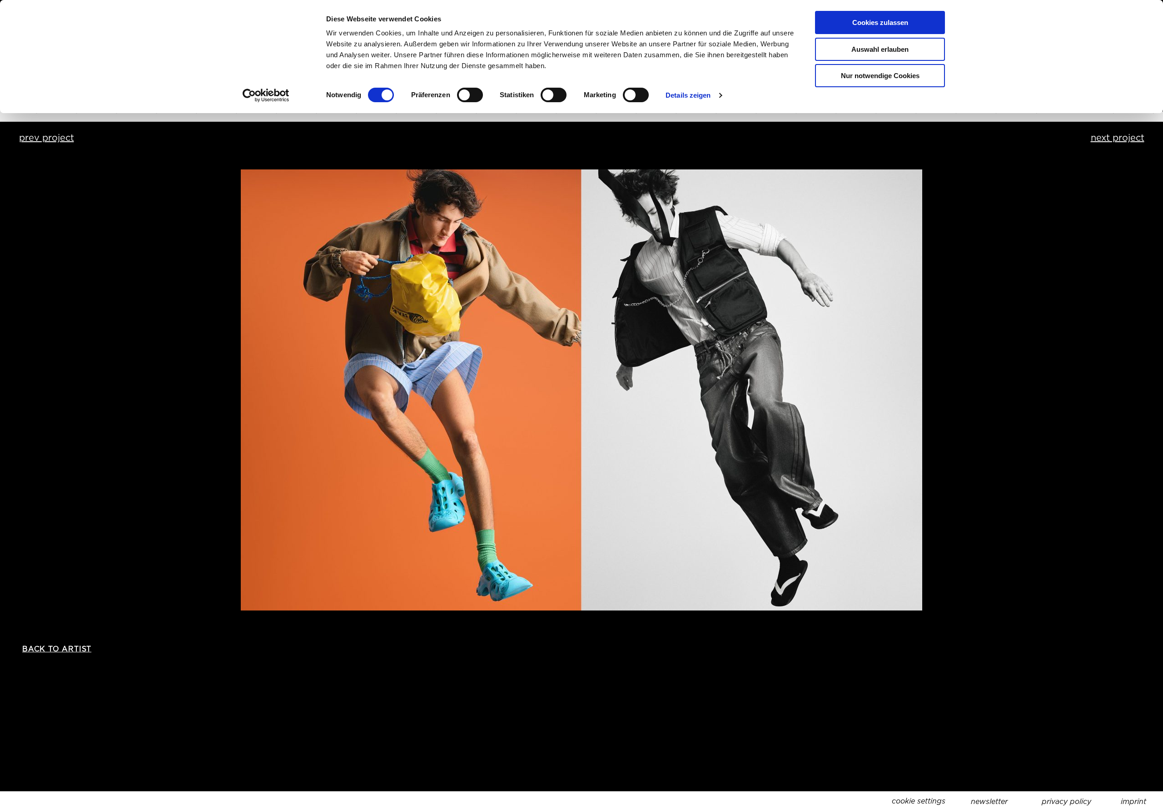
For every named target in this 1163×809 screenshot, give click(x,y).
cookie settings (918, 801)
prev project (46, 137)
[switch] (470, 95)
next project (1117, 137)
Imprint (1133, 801)
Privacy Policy (1066, 801)
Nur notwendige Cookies (880, 75)
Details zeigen (688, 95)
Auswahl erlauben (880, 49)
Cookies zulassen (880, 22)
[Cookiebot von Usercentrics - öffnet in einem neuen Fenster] (266, 95)
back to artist (56, 649)
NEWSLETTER (989, 801)
